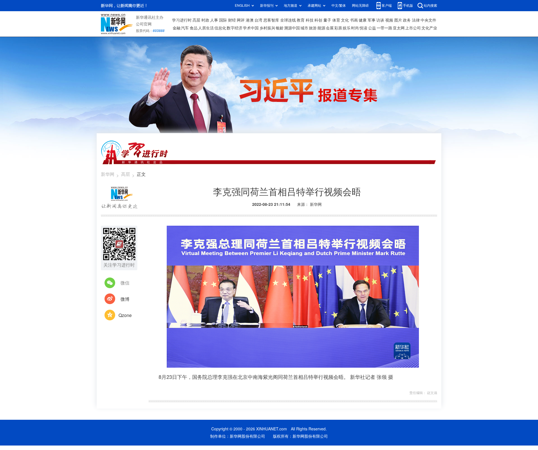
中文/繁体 (338, 5)
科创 (318, 20)
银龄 (280, 28)
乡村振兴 (267, 28)
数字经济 (234, 28)
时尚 (355, 28)
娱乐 (347, 28)
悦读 (363, 28)
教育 (301, 20)
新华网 (107, 174)
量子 (327, 20)
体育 (336, 20)
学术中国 (251, 28)
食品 (194, 28)
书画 (354, 20)
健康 (363, 20)
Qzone (125, 315)
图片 (398, 20)
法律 (416, 20)
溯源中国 (292, 28)
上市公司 (413, 28)
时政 (205, 20)
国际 (223, 20)
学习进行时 (182, 20)
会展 (330, 28)
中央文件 (428, 20)
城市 (304, 28)
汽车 (185, 28)
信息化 (220, 28)
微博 (124, 299)
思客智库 (271, 20)
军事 (371, 20)
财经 (232, 20)
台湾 (258, 20)
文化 (345, 20)
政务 (407, 20)
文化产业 (429, 28)
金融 (176, 28)
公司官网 (144, 24)
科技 (310, 20)
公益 (372, 28)
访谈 (380, 20)
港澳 (250, 20)
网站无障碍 (360, 5)
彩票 (338, 28)
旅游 (313, 28)
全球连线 (288, 20)
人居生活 (206, 28)
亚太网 (399, 28)
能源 (321, 28)
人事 (214, 20)
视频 (389, 20)
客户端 (387, 5)
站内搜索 (430, 5)
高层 (196, 20)
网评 (241, 20)
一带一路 (384, 28)
